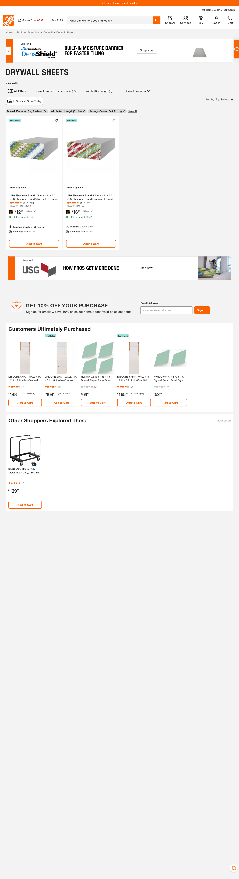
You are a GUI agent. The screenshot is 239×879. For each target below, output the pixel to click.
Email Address (149, 303)
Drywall (48, 32)
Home (9, 32)
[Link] (34, 183)
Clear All (132, 111)
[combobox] (110, 20)
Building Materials (28, 32)
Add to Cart (34, 243)
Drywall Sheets (65, 32)
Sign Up (202, 310)
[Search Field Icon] (156, 20)
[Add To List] (56, 120)
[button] (219, 99)
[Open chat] (236, 49)
